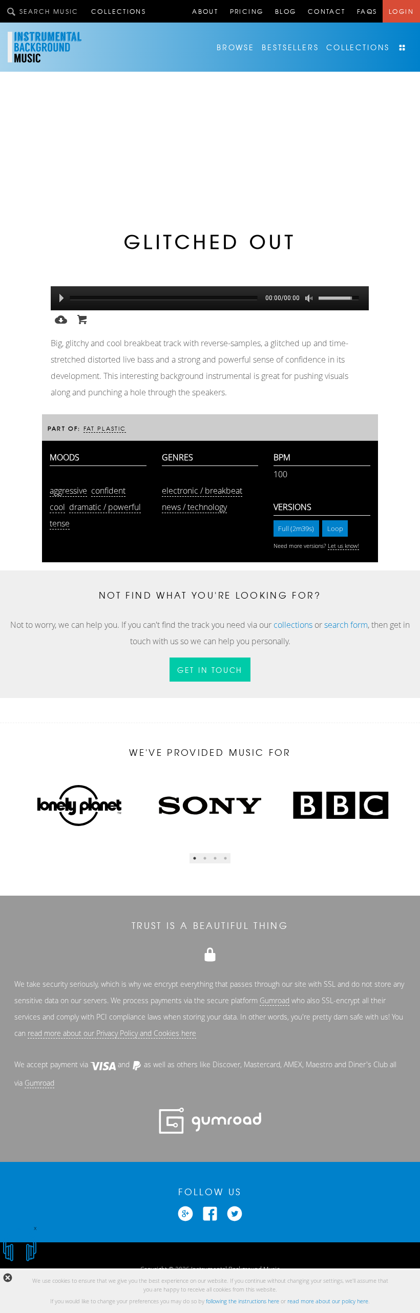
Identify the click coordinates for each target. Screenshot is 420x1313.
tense (60, 523)
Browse (236, 47)
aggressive (68, 490)
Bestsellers (290, 47)
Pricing (247, 11)
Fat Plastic (105, 428)
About (205, 11)
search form (346, 624)
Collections (118, 11)
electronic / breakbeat (202, 490)
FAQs (367, 11)
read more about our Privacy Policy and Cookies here (112, 1033)
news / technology (194, 507)
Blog (286, 11)
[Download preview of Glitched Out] (61, 318)
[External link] (185, 1212)
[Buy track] (82, 318)
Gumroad (274, 1000)
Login (401, 11)
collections (293, 624)
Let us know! (343, 545)
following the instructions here (242, 1301)
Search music (49, 11)
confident (108, 490)
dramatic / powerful (105, 507)
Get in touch (210, 669)
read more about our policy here (327, 1301)
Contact (327, 11)
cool (57, 507)
